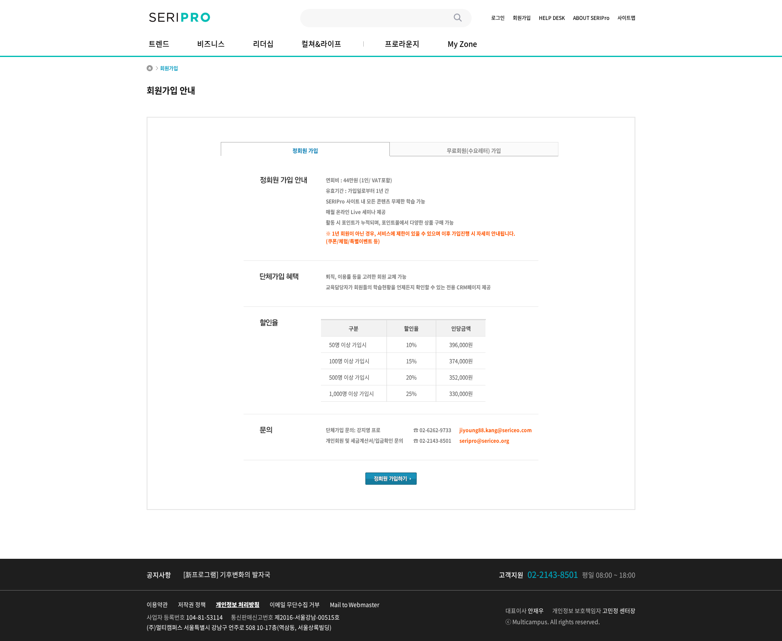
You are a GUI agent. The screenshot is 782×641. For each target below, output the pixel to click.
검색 (458, 18)
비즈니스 (211, 43)
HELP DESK (552, 18)
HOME (150, 68)
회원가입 (522, 18)
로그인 (498, 18)
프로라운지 (402, 43)
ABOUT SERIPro (591, 18)
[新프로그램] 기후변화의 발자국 (226, 574)
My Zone (462, 43)
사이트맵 (626, 18)
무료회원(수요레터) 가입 (474, 150)
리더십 (263, 43)
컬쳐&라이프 (321, 43)
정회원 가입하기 (391, 479)
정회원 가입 (305, 150)
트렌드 (159, 43)
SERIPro (179, 18)
